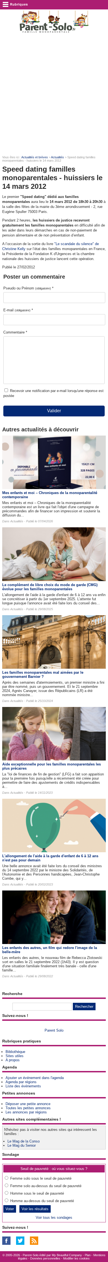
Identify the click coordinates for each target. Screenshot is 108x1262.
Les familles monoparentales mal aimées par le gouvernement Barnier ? (42, 674)
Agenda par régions (21, 1082)
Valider (54, 410)
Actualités (57, 157)
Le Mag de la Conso (23, 1141)
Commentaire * (15, 332)
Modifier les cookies (76, 1258)
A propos (13, 1060)
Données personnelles (45, 1258)
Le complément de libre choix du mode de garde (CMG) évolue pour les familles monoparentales (49, 587)
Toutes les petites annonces (28, 1108)
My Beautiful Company (67, 1255)
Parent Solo (54, 1030)
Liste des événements (23, 1086)
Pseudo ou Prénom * (28, 288)
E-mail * (18, 310)
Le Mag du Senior (21, 1145)
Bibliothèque (15, 1052)
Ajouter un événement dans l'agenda (35, 1078)
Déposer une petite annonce (28, 1104)
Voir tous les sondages (54, 1217)
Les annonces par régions (26, 1112)
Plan (88, 1255)
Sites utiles (15, 1056)
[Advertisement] (54, 94)
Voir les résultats (35, 1209)
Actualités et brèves (34, 157)
